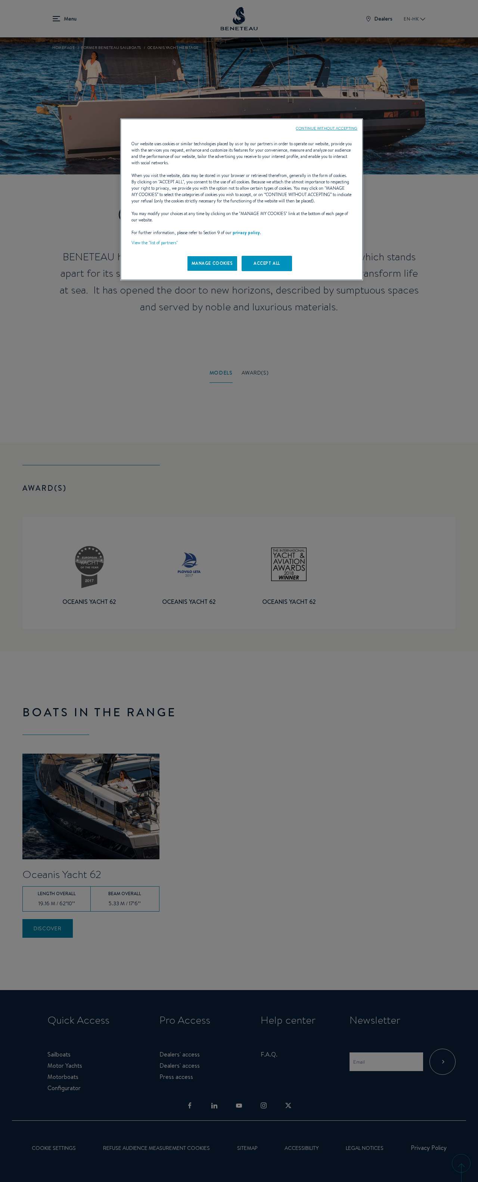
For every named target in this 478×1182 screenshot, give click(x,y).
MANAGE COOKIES (212, 263)
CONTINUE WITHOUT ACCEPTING (326, 128)
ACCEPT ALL (267, 263)
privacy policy (246, 233)
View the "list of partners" (154, 243)
